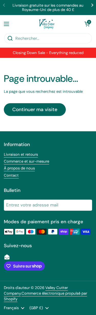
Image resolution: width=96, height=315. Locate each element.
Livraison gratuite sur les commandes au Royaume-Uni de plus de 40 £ (48, 7)
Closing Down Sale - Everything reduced (48, 53)
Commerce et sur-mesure (26, 161)
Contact (11, 175)
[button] (87, 24)
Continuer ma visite (34, 109)
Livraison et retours (21, 154)
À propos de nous (19, 168)
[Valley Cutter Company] (46, 24)
